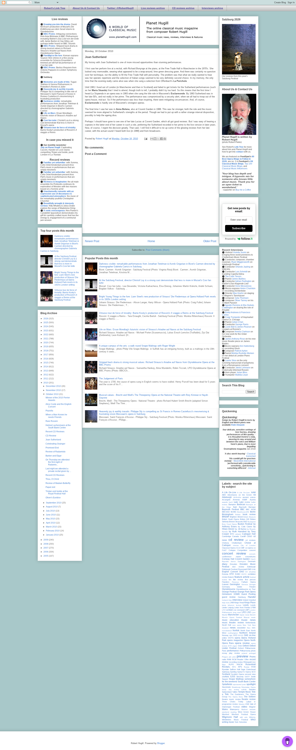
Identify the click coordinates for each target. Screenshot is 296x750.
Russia (246, 667)
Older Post (209, 241)
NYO (235, 635)
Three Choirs (228, 702)
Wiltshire (252, 717)
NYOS (240, 635)
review (240, 662)
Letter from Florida (242, 607)
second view (250, 674)
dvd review (238, 567)
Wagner (252, 707)
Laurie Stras (230, 360)
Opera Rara (228, 643)
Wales (225, 709)
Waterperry (234, 709)
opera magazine (235, 640)
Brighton (233, 517)
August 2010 (52, 506)
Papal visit (50, 487)
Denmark (252, 561)
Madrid (224, 615)
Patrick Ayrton (241, 351)
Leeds (246, 605)
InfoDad (252, 468)
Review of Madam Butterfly (58, 483)
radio (224, 659)
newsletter (241, 628)
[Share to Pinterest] (164, 138)
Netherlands (250, 623)
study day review (230, 690)
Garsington (235, 584)
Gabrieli (225, 584)
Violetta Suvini (239, 252)
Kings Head (239, 603)
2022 (46, 334)
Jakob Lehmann (242, 367)
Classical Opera (229, 548)
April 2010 (51, 523)
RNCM (239, 664)
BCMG (233, 512)
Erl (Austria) (250, 572)
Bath (235, 507)
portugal (252, 653)
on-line (252, 635)
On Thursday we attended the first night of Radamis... (58, 462)
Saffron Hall (235, 669)
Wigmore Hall (230, 717)
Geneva (245, 584)
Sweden (252, 689)
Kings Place (250, 602)
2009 (46, 540)
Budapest (252, 522)
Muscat (246, 617)
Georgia (252, 584)
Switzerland (227, 692)
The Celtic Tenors (233, 276)
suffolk (243, 690)
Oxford (246, 646)
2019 (46, 346)
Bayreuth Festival (230, 509)
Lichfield (229, 610)
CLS (238, 548)
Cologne (232, 550)
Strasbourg (236, 687)
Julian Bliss (242, 372)
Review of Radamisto (55, 451)
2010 (46, 383)
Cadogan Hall (249, 534)
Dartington (242, 561)
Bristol (240, 517)
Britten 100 (244, 519)
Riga (224, 664)
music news (248, 619)
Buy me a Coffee (243, 190)
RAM (229, 659)
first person (250, 580)
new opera (237, 625)
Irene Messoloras (243, 286)
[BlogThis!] (155, 138)
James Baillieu (239, 279)
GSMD (237, 594)
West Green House (247, 712)
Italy (223, 603)
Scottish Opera (237, 674)
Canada (235, 536)
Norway (225, 635)
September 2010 (54, 503)
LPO (244, 612)
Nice (248, 628)
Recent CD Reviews (55, 431)
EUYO (244, 574)
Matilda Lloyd (241, 375)
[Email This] (151, 138)
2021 (46, 338)
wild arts (243, 717)
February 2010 (53, 530)
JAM (232, 603)
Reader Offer (243, 659)
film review (238, 580)
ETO (232, 574)
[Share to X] (158, 138)
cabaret (238, 534)
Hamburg (242, 597)
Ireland (245, 600)
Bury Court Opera (229, 524)
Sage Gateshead (248, 669)
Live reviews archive (153, 8)
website (253, 709)
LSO (249, 612)
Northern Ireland (247, 633)
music (253, 617)
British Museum (249, 517)
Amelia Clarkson (242, 331)
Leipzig (231, 607)
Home (151, 241)
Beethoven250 (243, 512)
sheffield (225, 677)
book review (249, 514)
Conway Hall (228, 559)
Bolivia (238, 514)
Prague (225, 657)
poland (244, 653)
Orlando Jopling (242, 267)
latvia (224, 605)
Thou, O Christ (52, 479)
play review (234, 653)
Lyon (254, 612)
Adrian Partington (243, 281)
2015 (46, 362)
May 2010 (51, 518)
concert (252, 550)
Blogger (161, 743)
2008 (46, 544)
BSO (245, 522)
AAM (253, 492)
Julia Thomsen (242, 298)
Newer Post (92, 241)
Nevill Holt (226, 625)
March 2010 (52, 527)
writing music (228, 722)
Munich (253, 615)
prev (234, 657)
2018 (46, 350)
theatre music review (231, 699)
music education (230, 620)
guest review (229, 597)
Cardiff (243, 536)
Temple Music (244, 692)
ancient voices (249, 497)
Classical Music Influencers (234, 168)
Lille (234, 610)
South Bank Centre (247, 681)
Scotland (226, 674)
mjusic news (244, 615)
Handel (252, 597)
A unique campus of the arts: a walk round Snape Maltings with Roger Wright (137, 345)
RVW (253, 667)
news (233, 627)
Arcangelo (226, 500)
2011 (46, 378)
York (236, 722)
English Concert (230, 571)
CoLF (224, 550)
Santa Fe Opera (244, 672)
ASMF (244, 500)
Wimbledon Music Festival (235, 720)
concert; (252, 554)
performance (233, 651)
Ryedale (225, 669)
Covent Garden (242, 559)
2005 (46, 556)
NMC (254, 628)
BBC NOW (251, 509)
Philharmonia (245, 651)
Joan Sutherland (53, 439)
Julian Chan (237, 322)
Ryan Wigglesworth (240, 262)
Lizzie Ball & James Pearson (238, 327)
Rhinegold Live (249, 662)
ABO (224, 495)
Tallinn (234, 692)
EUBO (237, 574)
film (230, 580)
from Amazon (237, 425)
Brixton (232, 522)
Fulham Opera (249, 582)
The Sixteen (250, 696)
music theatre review (233, 622)
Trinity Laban (244, 702)
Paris (224, 651)
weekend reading (229, 712)
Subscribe (238, 228)
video (244, 706)
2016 (46, 359)
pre (230, 657)
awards (225, 502)
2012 (46, 374)
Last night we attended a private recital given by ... (58, 469)
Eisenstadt (242, 569)
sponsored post (239, 684)
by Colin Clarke (245, 527)
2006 (46, 552)
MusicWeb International (245, 461)
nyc (230, 635)
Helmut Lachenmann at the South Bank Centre (58, 426)
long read (237, 612)
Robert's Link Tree (54, 8)
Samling (233, 672)
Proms (253, 657)
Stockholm (226, 687)
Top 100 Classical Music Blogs (237, 165)
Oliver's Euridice (53, 497)
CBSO (249, 536)
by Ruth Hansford (237, 531)
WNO (253, 719)
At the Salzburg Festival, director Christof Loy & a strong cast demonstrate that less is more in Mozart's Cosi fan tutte (65, 261)
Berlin (253, 512)
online (224, 638)
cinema (236, 545)
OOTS (230, 638)
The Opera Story (235, 697)
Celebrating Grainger (55, 444)
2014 (46, 366)
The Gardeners (237, 694)
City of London (248, 545)
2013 (46, 371)
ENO (241, 571)
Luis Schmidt (241, 271)
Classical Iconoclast (251, 455)
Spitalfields (227, 684)
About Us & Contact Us (86, 8)
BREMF (225, 517)
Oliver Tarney (241, 300)
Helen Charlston (247, 288)
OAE (246, 635)
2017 (46, 354)
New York (247, 625)
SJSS (232, 676)
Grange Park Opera (246, 592)
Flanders (225, 582)
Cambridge (226, 536)
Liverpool (240, 610)
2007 (46, 548)
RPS (240, 667)
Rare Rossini (52, 421)
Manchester (233, 615)
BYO (232, 534)
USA (247, 704)
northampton (233, 633)
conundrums (250, 557)
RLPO (231, 664)
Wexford (225, 714)
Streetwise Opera (248, 687)
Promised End (52, 448)
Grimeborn (227, 594)
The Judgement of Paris (111, 378)
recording (233, 662)
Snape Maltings (236, 679)
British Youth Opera (230, 519)
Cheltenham (237, 543)
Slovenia (239, 677)
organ (234, 646)
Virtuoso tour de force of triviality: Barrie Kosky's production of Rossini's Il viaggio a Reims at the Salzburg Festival (156, 313)
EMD (249, 569)
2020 (46, 342)
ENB (254, 569)
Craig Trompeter (232, 317)
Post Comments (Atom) (157, 250)
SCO (253, 672)
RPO (234, 667)
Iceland (225, 600)
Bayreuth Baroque (247, 507)
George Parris (241, 324)
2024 (46, 326)
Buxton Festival (245, 524)
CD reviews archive (183, 8)
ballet (236, 502)
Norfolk (236, 630)
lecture (238, 605)
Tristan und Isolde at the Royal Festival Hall (57, 492)
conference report (231, 557)
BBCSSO (226, 512)
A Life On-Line (229, 492)
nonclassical (227, 631)
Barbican (241, 504)
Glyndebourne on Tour (246, 589)
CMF (243, 548)
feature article (242, 576)
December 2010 (53, 386)
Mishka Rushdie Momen (242, 353)
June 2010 (51, 515)
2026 (46, 318)
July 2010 (51, 511)
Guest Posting (248, 594)
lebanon (231, 605)
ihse (230, 600)
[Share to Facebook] (161, 138)
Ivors (228, 603)
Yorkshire (243, 722)
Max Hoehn (238, 293)
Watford (244, 709)
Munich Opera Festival (232, 617)
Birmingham (227, 514)
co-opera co (250, 548)
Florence (235, 582)
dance (233, 561)
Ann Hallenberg (246, 346)
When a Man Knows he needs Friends (56, 415)
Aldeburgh (227, 497)
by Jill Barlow (240, 529)
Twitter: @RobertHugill (120, 8)
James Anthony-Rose (235, 339)
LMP (247, 610)
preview (242, 656)
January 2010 (52, 535)
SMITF (247, 677)
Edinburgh (251, 567)
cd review (236, 539)
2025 (46, 322)
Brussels (239, 522)
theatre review (249, 699)
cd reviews (250, 540)
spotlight (251, 684)
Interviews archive (212, 8)
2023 (46, 330)
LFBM (253, 607)
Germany (226, 587)
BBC (242, 509)
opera (237, 638)
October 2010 (52, 394)
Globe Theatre (246, 587)
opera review (242, 643)
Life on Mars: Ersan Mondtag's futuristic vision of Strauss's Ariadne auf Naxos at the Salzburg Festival (150, 329)
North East (245, 630)
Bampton (232, 504)
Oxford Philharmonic (247, 648)
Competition (242, 550)
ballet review (244, 502)
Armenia (236, 500)
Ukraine (242, 704)
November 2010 (53, 390)
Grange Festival (229, 592)
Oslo (240, 646)
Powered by (230, 238)
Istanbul (252, 600)
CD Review (51, 435)
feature (231, 577)
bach (231, 502)
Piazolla (49, 410)
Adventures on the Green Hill (241, 495)
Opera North (250, 640)
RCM (234, 659)
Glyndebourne (228, 589)
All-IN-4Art (237, 497)
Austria (253, 500)
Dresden (233, 564)
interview (237, 599)
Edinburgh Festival (229, 569)
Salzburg (225, 672)
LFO (223, 610)
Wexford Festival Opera (244, 714)
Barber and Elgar (53, 456)
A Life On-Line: (243, 492)
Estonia (225, 574)
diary (224, 564)
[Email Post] (145, 138)
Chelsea (225, 543)
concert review (234, 553)
